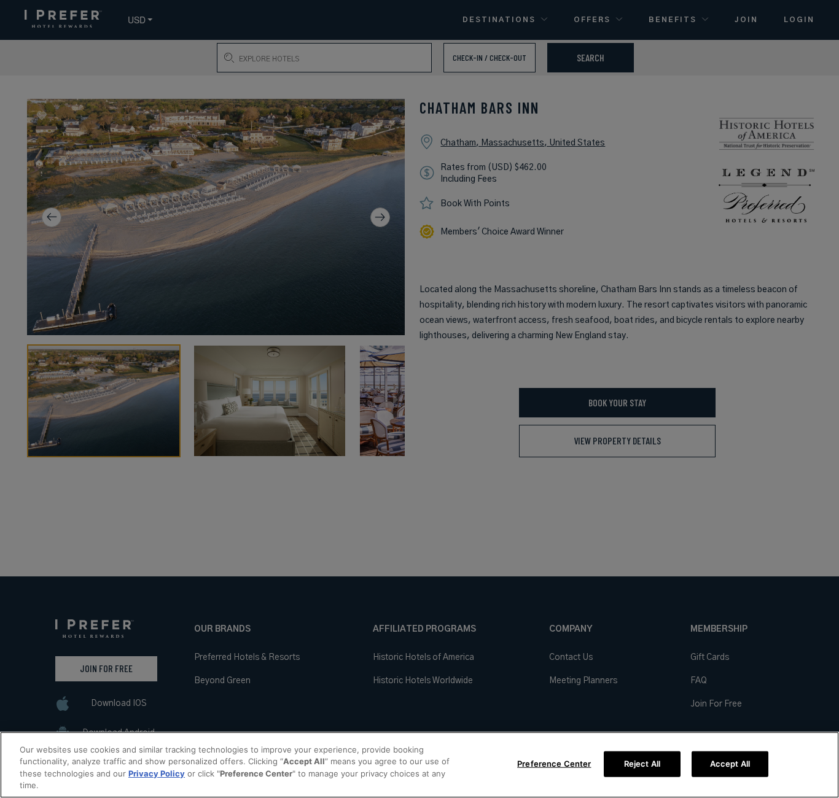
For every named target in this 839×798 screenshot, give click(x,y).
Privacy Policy (156, 773)
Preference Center (554, 764)
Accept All (730, 764)
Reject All (642, 764)
